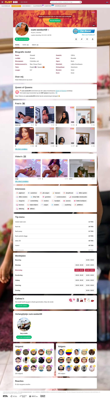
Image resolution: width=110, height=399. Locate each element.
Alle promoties (37, 6)
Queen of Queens (61, 91)
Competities (47, 6)
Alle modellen (6, 6)
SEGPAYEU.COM (44, 392)
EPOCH (37, 392)
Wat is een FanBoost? (88, 34)
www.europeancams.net (26, 392)
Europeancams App (60, 6)
